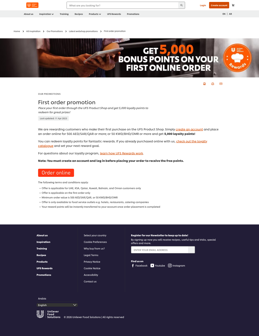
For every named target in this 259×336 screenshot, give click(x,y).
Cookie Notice (92, 268)
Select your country (95, 235)
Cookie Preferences (95, 241)
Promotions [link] (133, 13)
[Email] (220, 83)
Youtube (160, 265)
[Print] (212, 83)
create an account (189, 129)
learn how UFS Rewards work (121, 153)
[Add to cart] (233, 5)
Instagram (179, 265)
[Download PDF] (204, 83)
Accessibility (91, 274)
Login (203, 5)
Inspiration (43, 241)
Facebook (141, 265)
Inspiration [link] (45, 13)
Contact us (90, 281)
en (224, 13)
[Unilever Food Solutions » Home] (32, 5)
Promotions (44, 274)
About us (42, 235)
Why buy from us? (94, 248)
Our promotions (49, 93)
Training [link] (64, 13)
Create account (219, 5)
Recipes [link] (79, 13)
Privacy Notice (92, 261)
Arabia (42, 298)
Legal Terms (91, 255)
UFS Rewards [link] (114, 13)
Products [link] (93, 13)
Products (42, 261)
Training (42, 248)
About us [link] (28, 13)
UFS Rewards (44, 268)
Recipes (41, 255)
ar (230, 13)
